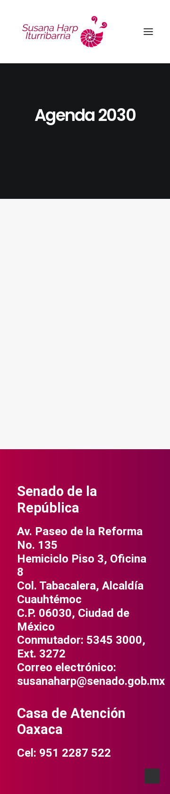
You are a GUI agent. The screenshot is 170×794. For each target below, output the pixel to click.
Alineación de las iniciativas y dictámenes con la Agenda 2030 (80, 341)
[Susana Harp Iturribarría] (64, 32)
